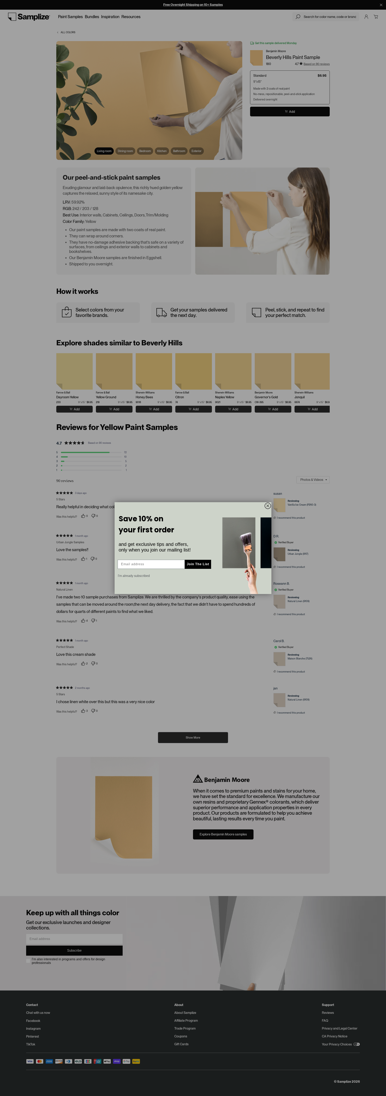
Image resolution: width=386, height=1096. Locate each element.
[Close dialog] (268, 506)
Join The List (198, 564)
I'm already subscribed (134, 575)
